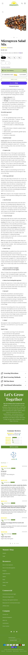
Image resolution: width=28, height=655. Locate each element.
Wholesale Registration (8, 597)
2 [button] (12, 543)
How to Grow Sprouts (8, 565)
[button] (2, 3)
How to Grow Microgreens (9, 567)
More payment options (14, 86)
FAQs (4, 579)
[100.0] (13, 454)
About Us (5, 620)
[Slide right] (16, 37)
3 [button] (14, 543)
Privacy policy (9, 651)
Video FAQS (5, 582)
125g (3, 57)
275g (9, 57)
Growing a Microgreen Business (10, 600)
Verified (13, 459)
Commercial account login (9, 594)
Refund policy (16, 651)
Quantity (3, 60)
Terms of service (23, 651)
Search (4, 553)
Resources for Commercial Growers (11, 602)
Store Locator (6, 626)
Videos (4, 576)
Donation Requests (7, 617)
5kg (19, 57)
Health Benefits (6, 573)
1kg (14, 57)
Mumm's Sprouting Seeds (13, 649)
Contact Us (5, 614)
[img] (4, 466)
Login (4, 556)
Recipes (4, 570)
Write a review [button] (14, 447)
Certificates (5, 623)
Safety (4, 585)
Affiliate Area (6, 605)
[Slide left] (11, 37)
